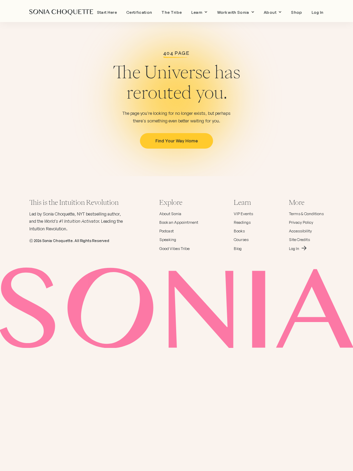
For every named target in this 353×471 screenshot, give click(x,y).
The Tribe (171, 12)
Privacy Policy (301, 222)
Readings (242, 222)
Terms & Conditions (306, 213)
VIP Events (243, 213)
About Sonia (170, 213)
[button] (199, 12)
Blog (238, 248)
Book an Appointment (178, 222)
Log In (318, 12)
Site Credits (299, 239)
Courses (241, 239)
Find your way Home (176, 140)
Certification (139, 12)
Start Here (107, 12)
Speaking (167, 239)
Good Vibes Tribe (174, 248)
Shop (296, 12)
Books (239, 231)
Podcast (166, 231)
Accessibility (300, 231)
